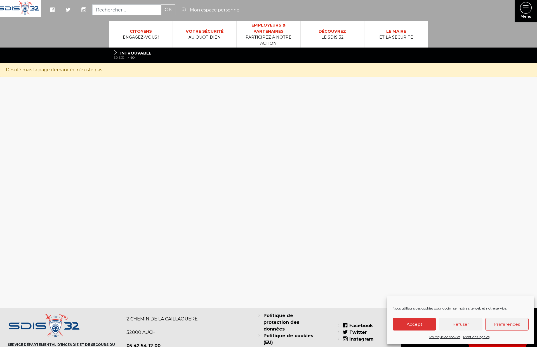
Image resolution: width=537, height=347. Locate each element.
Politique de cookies (444, 337)
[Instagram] (84, 10)
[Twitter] (69, 10)
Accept (414, 324)
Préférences (507, 324)
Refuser (461, 324)
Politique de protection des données (281, 322)
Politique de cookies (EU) (288, 339)
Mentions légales (476, 337)
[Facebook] (53, 10)
